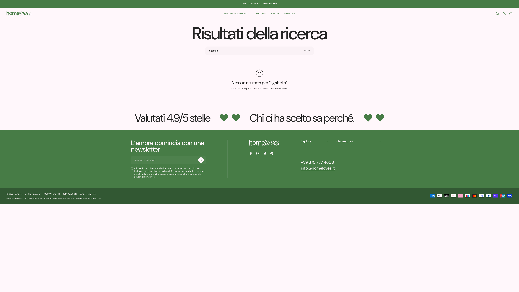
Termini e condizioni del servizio (55, 198)
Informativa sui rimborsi (14, 198)
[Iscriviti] (201, 160)
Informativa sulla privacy (33, 198)
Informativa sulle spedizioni (77, 198)
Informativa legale (94, 198)
